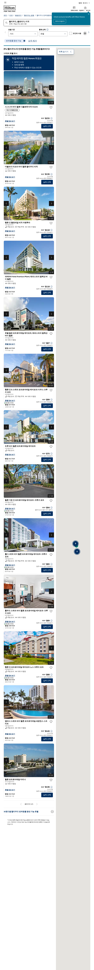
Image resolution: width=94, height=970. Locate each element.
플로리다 (18, 15)
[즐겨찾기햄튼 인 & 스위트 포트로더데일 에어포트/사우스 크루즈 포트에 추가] (51, 390)
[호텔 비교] (86, 33)
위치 (5, 15)
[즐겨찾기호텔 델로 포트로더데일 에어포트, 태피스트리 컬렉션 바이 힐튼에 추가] (51, 334)
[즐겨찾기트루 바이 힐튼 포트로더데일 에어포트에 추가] (51, 447)
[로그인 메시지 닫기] (88, 14)
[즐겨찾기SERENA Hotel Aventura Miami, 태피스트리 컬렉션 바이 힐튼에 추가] (51, 277)
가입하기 (81, 10)
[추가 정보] (51, 118)
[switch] (86, 33)
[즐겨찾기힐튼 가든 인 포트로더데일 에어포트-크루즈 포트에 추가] (51, 501)
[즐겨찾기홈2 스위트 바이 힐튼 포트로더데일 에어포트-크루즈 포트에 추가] (51, 555)
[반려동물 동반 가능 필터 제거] (24, 40)
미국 (11, 15)
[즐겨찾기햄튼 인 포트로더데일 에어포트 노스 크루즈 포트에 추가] (51, 668)
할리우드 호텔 (29, 15)
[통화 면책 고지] (47, 29)
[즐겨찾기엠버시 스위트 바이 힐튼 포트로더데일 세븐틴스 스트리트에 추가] (51, 722)
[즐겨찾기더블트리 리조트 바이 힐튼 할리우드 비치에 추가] (51, 167)
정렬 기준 (11, 30)
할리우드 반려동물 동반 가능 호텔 (48, 15)
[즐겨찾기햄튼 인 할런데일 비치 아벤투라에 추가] (51, 223)
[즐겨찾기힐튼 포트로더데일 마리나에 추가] (51, 780)
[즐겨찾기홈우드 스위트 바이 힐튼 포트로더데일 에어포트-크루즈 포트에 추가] (51, 611)
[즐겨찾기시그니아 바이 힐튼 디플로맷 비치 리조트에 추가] (51, 107)
